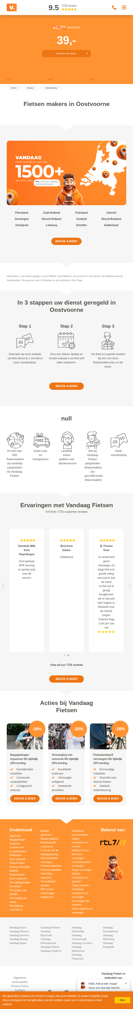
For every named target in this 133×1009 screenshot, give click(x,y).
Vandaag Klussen (19, 931)
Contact (20, 990)
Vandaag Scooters (82, 943)
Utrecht (111, 212)
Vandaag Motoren (50, 927)
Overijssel (21, 225)
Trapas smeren (80, 885)
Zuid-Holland (51, 212)
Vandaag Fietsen (50, 946)
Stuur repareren (18, 878)
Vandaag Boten (17, 943)
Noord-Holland (51, 218)
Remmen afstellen (51, 869)
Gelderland (111, 225)
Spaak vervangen (82, 869)
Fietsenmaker (17, 862)
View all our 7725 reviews (66, 664)
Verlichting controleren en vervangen (80, 893)
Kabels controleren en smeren (80, 842)
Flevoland (21, 212)
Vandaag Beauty (18, 939)
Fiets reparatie (17, 859)
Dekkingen (15, 855)
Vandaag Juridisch (51, 950)
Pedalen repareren (51, 865)
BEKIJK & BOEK (66, 241)
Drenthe (81, 225)
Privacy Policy (20, 986)
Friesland (81, 212)
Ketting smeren (80, 850)
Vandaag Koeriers (19, 935)
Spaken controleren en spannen (80, 877)
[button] (3, 586)
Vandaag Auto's (18, 927)
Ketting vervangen (19, 866)
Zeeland (81, 218)
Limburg (51, 225)
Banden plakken (50, 838)
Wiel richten (47, 889)
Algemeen (15, 835)
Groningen (22, 218)
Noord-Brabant (111, 218)
